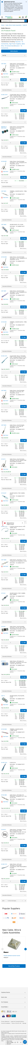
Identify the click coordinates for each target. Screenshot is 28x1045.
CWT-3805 (3, 559)
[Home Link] (11, 17)
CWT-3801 (3, 291)
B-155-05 (3, 661)
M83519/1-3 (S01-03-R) (4, 127)
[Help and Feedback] (25, 1042)
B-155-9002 (4, 257)
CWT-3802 (3, 224)
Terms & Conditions (5, 1023)
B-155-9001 (3, 161)
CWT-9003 (3, 390)
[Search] (25, 21)
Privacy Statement (5, 1021)
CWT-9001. (3, 191)
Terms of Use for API (16, 1023)
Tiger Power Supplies (15, 43)
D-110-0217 (3, 493)
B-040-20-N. (4, 762)
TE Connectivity (9, 46)
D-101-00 (3, 626)
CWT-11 (3, 695)
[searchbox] (12, 21)
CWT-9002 (3, 425)
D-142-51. (3, 459)
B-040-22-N (4, 864)
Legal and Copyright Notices (17, 1021)
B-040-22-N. (4, 526)
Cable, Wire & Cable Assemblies (13, 25)
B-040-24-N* (4, 94)
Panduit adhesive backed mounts (12, 955)
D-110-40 (3, 593)
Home (2, 25)
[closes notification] (26, 2)
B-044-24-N (4, 356)
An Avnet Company (5, 1031)
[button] (2, 17)
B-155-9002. (4, 729)
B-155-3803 (4, 795)
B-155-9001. (4, 322)
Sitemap (24, 1023)
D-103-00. (3, 829)
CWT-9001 (3, 63)
